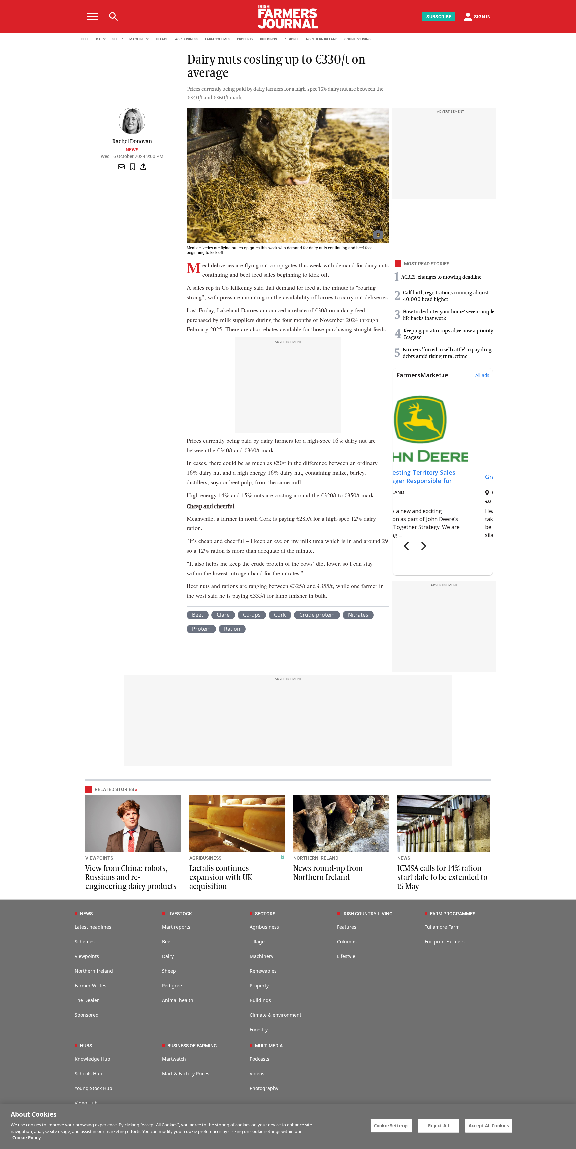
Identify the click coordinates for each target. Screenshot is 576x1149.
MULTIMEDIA (269, 1045)
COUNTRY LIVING (357, 39)
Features (346, 927)
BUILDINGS (268, 39)
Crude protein (317, 614)
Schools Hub (88, 1073)
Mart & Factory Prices (185, 1073)
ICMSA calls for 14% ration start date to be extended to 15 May (442, 878)
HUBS (86, 1045)
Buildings (260, 1000)
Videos (257, 1073)
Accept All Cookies (489, 1125)
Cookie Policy (26, 1138)
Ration (232, 628)
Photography (264, 1088)
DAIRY (101, 39)
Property (259, 985)
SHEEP (117, 39)
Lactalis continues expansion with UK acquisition (220, 878)
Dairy (168, 956)
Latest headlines (93, 927)
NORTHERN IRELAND (322, 39)
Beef (167, 941)
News (132, 149)
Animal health (177, 1000)
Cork (280, 614)
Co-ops (252, 614)
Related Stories (114, 789)
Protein (201, 628)
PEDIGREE (291, 39)
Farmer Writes (90, 985)
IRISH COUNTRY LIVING (367, 913)
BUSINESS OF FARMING (192, 1045)
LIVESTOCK (179, 913)
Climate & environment (275, 1015)
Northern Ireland (94, 971)
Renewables (263, 971)
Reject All (438, 1125)
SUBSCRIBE (438, 16)
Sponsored (87, 1015)
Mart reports (176, 927)
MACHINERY (139, 39)
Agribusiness (264, 927)
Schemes (85, 941)
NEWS (403, 858)
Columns (347, 941)
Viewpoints (87, 956)
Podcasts (259, 1059)
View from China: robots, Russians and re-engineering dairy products (131, 878)
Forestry (259, 1029)
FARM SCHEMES (217, 39)
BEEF (85, 39)
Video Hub (86, 1103)
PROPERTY (245, 39)
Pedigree (172, 985)
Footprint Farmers (445, 941)
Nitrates (358, 614)
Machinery (261, 956)
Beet (197, 614)
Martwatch (174, 1059)
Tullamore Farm (442, 927)
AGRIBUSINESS (186, 39)
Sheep (169, 971)
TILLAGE (161, 39)
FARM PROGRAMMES (452, 913)
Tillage (257, 941)
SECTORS (265, 913)
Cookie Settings (391, 1125)
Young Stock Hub (93, 1088)
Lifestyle (346, 956)
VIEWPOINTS (99, 858)
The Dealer (87, 1000)
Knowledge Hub (92, 1059)
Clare (223, 614)
